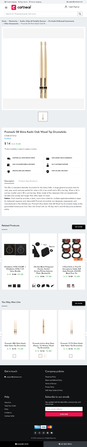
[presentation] (1, 260)
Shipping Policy (50, 377)
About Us (7, 402)
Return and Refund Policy (53, 380)
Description (9, 181)
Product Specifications (28, 181)
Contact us (7, 413)
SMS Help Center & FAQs (53, 390)
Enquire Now (22, 444)
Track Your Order (10, 406)
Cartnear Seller (9, 416)
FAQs (6, 409)
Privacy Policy (49, 387)
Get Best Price (66, 444)
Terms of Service (50, 384)
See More (78, 227)
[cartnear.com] (21, 7)
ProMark (7, 138)
